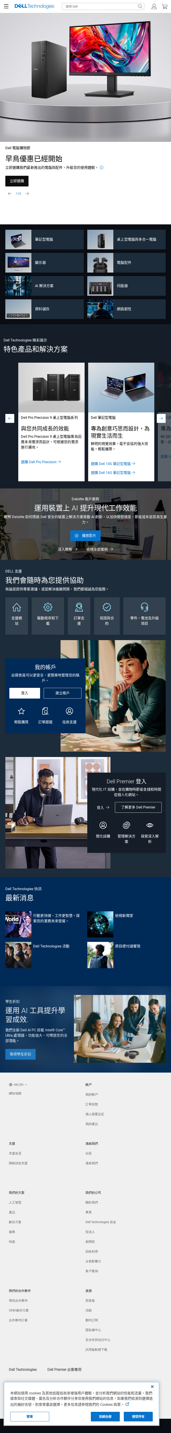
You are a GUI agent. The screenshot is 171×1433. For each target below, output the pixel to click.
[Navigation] (6, 6)
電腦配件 (124, 263)
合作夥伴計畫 (18, 1320)
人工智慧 (15, 1202)
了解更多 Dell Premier (138, 807)
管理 (29, 1416)
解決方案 (15, 1222)
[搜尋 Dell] (140, 6)
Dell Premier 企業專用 (64, 1369)
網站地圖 (15, 1093)
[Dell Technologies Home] (34, 6)
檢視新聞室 (124, 916)
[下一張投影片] (27, 193)
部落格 (90, 1300)
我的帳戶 (92, 1094)
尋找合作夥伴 (18, 1300)
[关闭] (152, 1387)
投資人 (90, 1232)
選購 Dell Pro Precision (39, 462)
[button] (154, 6)
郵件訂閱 (92, 1320)
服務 (12, 1232)
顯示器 (40, 263)
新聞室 (90, 1241)
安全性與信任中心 (98, 1340)
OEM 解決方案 (19, 1310)
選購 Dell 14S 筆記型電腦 (111, 464)
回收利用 (92, 1251)
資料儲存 (42, 309)
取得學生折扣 (20, 1054)
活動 (89, 1310)
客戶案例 (92, 1271)
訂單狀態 (92, 1104)
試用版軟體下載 (96, 1349)
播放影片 (89, 536)
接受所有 (138, 1416)
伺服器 (122, 286)
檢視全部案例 (97, 549)
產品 (12, 1212)
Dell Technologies (23, 1369)
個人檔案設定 (95, 1114)
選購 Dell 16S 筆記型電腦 (111, 473)
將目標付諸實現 (127, 946)
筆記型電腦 (44, 239)
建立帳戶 (62, 693)
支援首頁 (15, 1153)
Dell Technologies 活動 (51, 946)
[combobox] (103, 6)
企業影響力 (93, 1261)
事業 (89, 1212)
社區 (89, 1153)
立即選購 (17, 181)
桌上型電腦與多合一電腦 (136, 239)
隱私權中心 (93, 1330)
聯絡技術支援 (18, 1163)
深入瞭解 (65, 549)
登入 (24, 693)
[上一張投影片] (9, 193)
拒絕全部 (105, 1416)
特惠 (12, 1241)
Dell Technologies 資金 (101, 1222)
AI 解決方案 (44, 286)
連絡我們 (92, 1163)
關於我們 (92, 1202)
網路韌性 (124, 309)
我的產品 (92, 1124)
